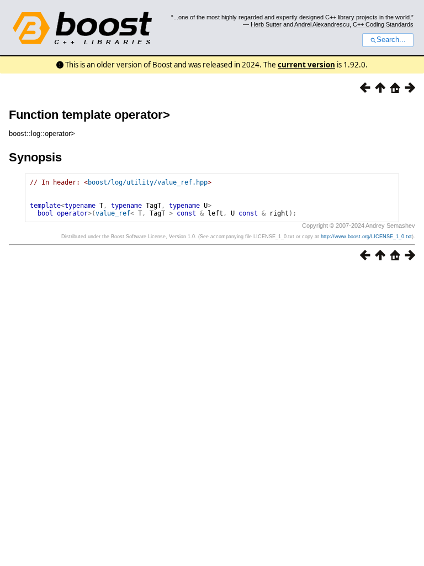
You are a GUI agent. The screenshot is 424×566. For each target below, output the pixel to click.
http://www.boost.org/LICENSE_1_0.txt (366, 236)
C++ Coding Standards (383, 24)
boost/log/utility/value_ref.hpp (148, 182)
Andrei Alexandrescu (321, 24)
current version (306, 65)
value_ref (113, 213)
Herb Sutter (266, 24)
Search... (391, 40)
